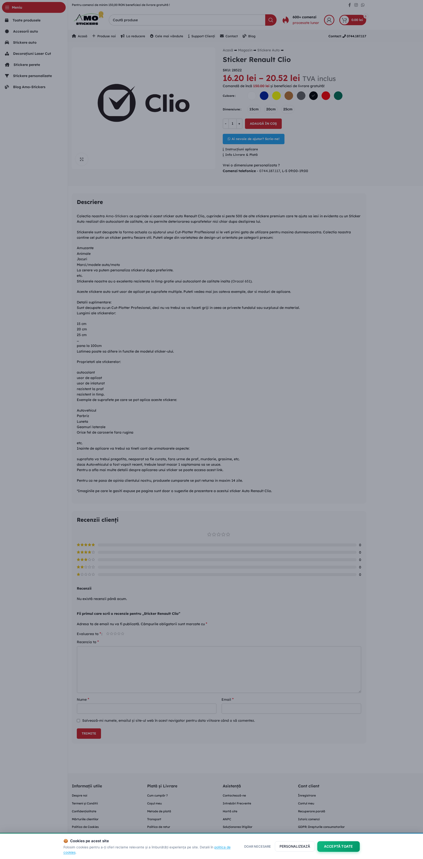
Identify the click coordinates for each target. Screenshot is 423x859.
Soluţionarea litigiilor (237, 827)
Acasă (228, 50)
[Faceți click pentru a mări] (82, 159)
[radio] (251, 95)
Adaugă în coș (263, 123)
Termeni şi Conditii (85, 803)
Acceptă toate (338, 846)
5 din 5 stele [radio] (122, 633)
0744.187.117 (269, 171)
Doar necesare (257, 846)
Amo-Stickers (117, 216)
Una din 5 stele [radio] (108, 633)
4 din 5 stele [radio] (119, 633)
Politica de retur (158, 827)
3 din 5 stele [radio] (115, 633)
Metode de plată (159, 811)
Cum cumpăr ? (157, 795)
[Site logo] (88, 19)
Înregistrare (307, 795)
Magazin (245, 50)
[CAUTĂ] (271, 20)
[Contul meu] (329, 20)
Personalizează (295, 846)
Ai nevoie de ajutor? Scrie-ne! (256, 139)
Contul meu (306, 803)
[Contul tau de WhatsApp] (362, 5)
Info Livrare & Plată (241, 155)
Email (228, 699)
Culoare (228, 96)
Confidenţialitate (84, 811)
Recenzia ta (88, 641)
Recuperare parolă (311, 811)
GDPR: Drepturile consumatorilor (321, 827)
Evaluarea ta (89, 634)
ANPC (227, 819)
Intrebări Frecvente (237, 803)
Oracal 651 (241, 281)
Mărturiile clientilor (85, 819)
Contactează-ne (234, 795)
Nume (83, 699)
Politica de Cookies (85, 827)
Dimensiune (231, 109)
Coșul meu (154, 803)
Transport (154, 819)
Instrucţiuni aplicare (241, 149)
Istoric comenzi (309, 819)
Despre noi (79, 795)
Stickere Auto (268, 50)
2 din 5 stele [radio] (111, 633)
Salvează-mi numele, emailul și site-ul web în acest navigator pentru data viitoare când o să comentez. (168, 720)
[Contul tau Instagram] (356, 5)
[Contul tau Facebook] (350, 5)
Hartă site (230, 811)
